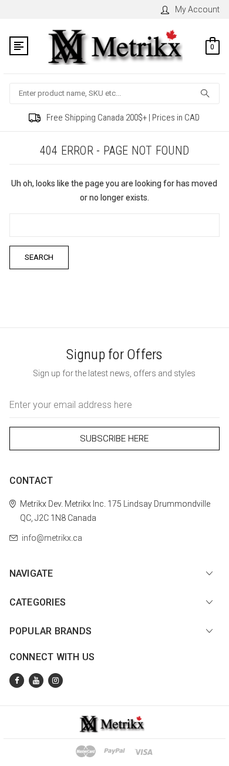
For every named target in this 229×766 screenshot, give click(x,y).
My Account (197, 9)
